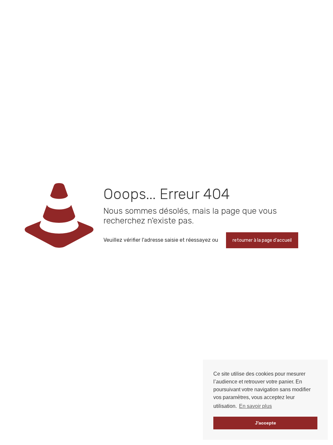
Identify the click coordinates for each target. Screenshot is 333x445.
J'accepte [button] (265, 422)
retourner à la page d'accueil (262, 240)
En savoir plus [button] (255, 406)
